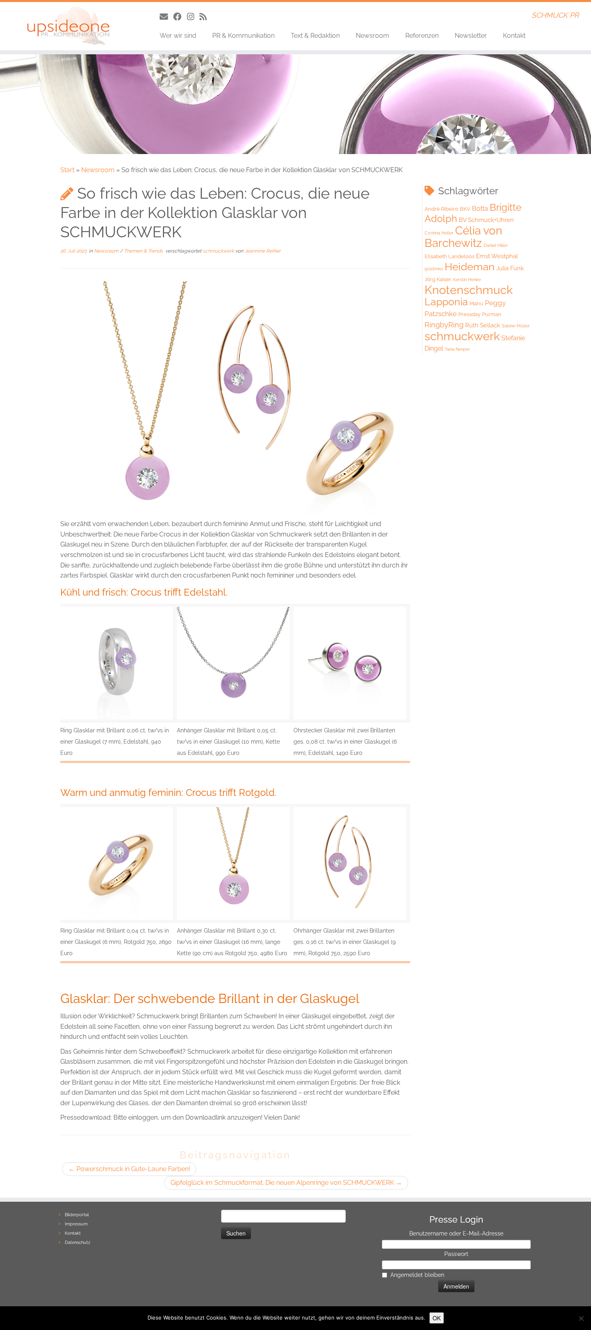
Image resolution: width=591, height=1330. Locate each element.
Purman (491, 314)
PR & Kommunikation (243, 35)
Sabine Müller (516, 325)
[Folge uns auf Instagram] (193, 17)
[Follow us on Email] (166, 17)
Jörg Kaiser (438, 279)
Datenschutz (77, 1242)
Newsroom (372, 35)
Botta (480, 208)
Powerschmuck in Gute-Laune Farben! (129, 1169)
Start (67, 170)
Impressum (76, 1224)
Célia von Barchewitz (463, 237)
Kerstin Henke (467, 279)
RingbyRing (444, 325)
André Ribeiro (441, 209)
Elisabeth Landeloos (449, 256)
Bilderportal (77, 1214)
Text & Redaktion (315, 35)
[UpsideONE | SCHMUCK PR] (68, 26)
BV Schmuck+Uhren (486, 220)
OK (437, 1318)
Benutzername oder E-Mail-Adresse (456, 1233)
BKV (465, 209)
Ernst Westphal (497, 256)
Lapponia (446, 302)
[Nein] (581, 1318)
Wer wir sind (178, 35)
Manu (476, 303)
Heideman (470, 267)
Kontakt (514, 35)
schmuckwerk (219, 251)
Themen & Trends (144, 251)
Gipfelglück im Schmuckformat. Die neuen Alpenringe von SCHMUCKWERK (286, 1182)
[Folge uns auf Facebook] (180, 17)
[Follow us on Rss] (205, 17)
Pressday (469, 314)
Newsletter (471, 35)
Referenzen (422, 35)
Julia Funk (510, 268)
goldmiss (434, 268)
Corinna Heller (439, 232)
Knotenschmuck (469, 290)
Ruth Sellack (482, 325)
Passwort (456, 1254)
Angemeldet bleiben (417, 1275)
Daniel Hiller (496, 245)
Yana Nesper (457, 349)
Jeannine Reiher (262, 251)
